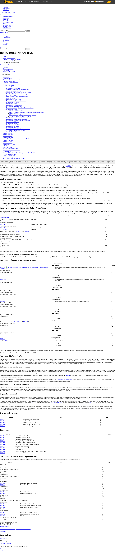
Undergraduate (6, 37)
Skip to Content (7, 5)
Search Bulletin (4, 30)
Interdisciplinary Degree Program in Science (17, 96)
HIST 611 (2, 435)
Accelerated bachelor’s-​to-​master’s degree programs (16, 79)
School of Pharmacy (8, 143)
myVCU (5, 23)
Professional (6, 40)
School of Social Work (8, 145)
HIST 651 (2, 424)
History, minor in (13, 113)
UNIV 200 (3, 280)
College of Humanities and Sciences (12, 59)
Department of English (11, 103)
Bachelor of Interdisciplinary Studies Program (17, 94)
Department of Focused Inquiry (14, 105)
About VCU (6, 77)
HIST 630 (33, 402)
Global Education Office (9, 155)
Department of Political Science (14, 124)
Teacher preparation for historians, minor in (20, 116)
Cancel (1, 549)
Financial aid (6, 21)
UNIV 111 (2, 267)
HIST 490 (2, 227)
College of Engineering (9, 81)
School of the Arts (7, 133)
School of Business (8, 134)
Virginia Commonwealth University (34, 1)
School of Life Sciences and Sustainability (16, 130)
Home (4, 34)
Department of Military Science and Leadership (18, 120)
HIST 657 (2, 453)
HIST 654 (2, 447)
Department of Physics (11, 123)
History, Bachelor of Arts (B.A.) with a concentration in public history (26, 112)
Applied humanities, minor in (13, 91)
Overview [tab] (5, 67)
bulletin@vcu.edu (4, 526)
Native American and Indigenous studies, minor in (18, 92)
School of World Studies (12, 131)
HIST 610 (2, 420)
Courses (5, 42)
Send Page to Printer (5, 538)
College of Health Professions (10, 82)
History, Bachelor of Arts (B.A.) (17, 110)
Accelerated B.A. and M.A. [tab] (10, 71)
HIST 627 (2, 442)
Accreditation (9, 87)
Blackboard (6, 18)
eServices (5, 19)
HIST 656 (2, 451)
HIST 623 (2, 441)
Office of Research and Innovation (11, 150)
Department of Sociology (12, 127)
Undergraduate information (13, 88)
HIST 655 (2, 449)
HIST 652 (2, 444)
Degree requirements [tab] (8, 69)
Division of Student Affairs (9, 154)
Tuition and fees (7, 26)
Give (108, 1)
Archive (5, 44)
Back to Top (3, 531)
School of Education (8, 137)
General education (4, 217)
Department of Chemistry (12, 102)
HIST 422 (26, 231)
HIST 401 (17, 231)
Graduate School (7, 151)
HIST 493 (4, 229)
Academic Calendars (8, 16)
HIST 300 (68, 166)
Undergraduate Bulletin (9, 58)
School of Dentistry (8, 136)
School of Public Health (9, 144)
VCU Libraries (7, 28)
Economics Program (11, 95)
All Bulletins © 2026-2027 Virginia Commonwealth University (15, 529)
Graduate (5, 39)
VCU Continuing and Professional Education (14, 158)
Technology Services (8, 25)
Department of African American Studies (16, 101)
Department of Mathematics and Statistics (16, 119)
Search (1, 47)
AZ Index (5, 7)
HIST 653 (2, 446)
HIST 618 (2, 439)
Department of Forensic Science (14, 106)
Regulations (6, 36)
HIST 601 (2, 419)
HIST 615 (2, 437)
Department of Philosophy (12, 122)
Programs (5, 43)
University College (7, 147)
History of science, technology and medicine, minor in (22, 115)
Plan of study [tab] (6, 70)
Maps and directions (8, 22)
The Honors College (8, 157)
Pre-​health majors (10, 98)
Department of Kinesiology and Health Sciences (18, 117)
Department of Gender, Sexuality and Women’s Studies (19, 108)
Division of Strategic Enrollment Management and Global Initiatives (20, 152)
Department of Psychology (12, 126)
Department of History (8, 60)
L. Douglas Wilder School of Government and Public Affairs (18, 138)
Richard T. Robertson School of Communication (18, 129)
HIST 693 (59, 402)
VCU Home (6, 10)
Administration (10, 85)
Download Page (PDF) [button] (5, 543)
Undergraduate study (8, 78)
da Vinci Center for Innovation (10, 148)
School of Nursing (7, 141)
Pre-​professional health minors (13, 99)
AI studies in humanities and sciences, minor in (17, 89)
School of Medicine (8, 140)
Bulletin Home (6, 8)
